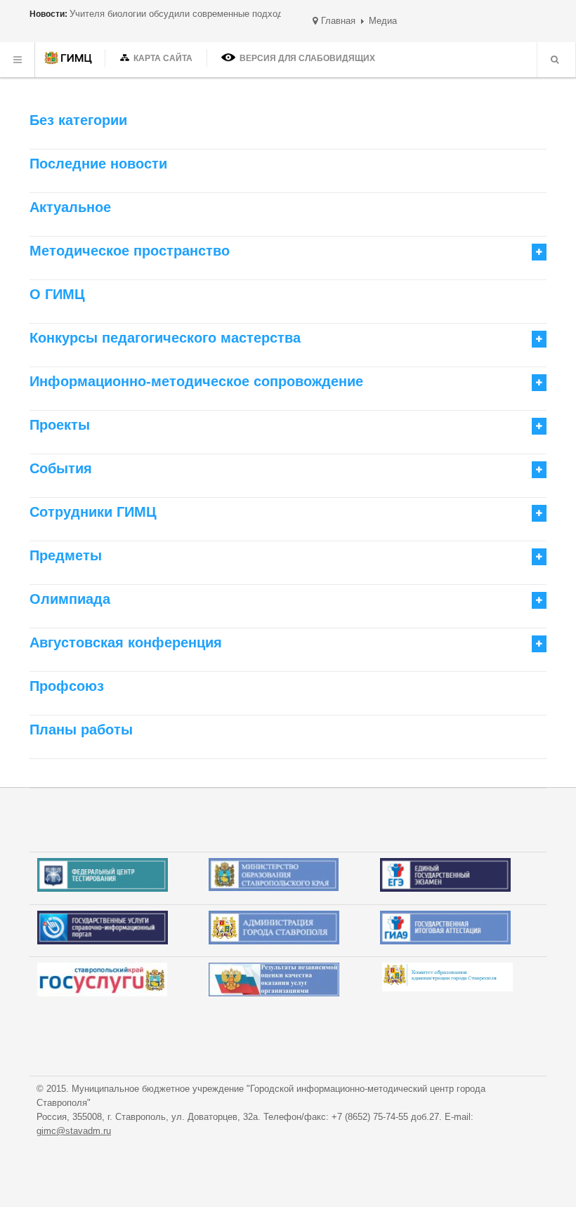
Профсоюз (67, 686)
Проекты (60, 425)
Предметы (66, 555)
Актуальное (70, 207)
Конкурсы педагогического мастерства (165, 337)
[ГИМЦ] (70, 59)
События (61, 468)
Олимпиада (70, 599)
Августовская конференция (126, 642)
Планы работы (81, 729)
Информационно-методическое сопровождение (196, 381)
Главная (338, 20)
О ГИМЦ (57, 294)
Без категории (78, 120)
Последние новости (98, 163)
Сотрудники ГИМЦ (93, 512)
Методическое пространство (130, 250)
